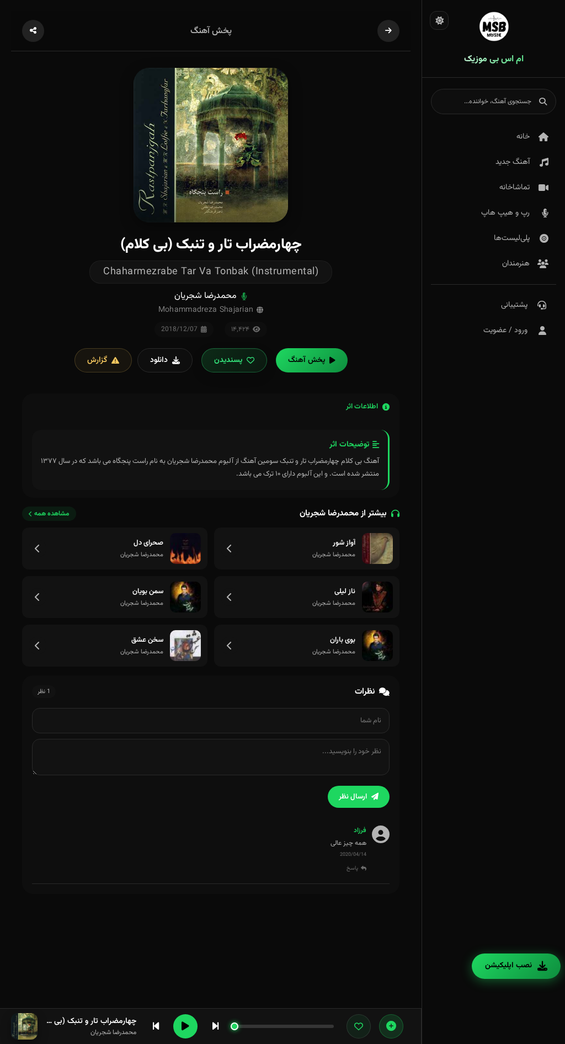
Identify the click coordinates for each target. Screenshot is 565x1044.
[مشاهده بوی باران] (229, 645)
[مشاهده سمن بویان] (37, 597)
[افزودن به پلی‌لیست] (391, 1026)
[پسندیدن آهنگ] (359, 1026)
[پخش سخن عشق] (185, 645)
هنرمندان (516, 264)
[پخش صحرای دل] (185, 548)
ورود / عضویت (505, 330)
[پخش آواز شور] (377, 548)
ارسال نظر (353, 796)
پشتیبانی (514, 305)
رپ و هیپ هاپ (505, 213)
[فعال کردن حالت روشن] (439, 20)
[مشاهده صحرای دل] (37, 548)
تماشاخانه (514, 188)
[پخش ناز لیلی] (377, 597)
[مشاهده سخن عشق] (37, 645)
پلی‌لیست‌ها (512, 238)
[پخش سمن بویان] (185, 597)
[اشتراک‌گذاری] (33, 31)
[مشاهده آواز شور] (229, 548)
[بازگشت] (388, 31)
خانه (523, 137)
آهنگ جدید (512, 162)
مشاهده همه (52, 514)
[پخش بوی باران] (377, 645)
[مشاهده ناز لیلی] (229, 597)
